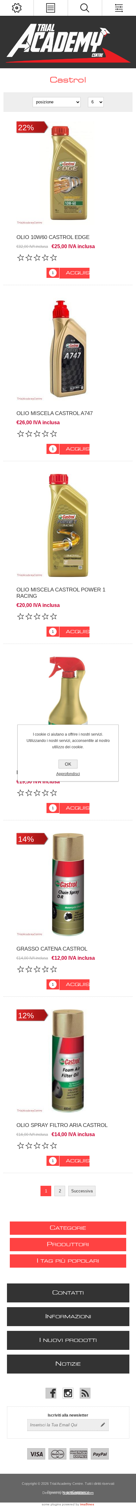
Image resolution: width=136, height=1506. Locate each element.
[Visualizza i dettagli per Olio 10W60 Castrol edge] (68, 173)
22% (26, 127)
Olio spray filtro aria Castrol (62, 1125)
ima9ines (87, 1504)
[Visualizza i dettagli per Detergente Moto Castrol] (68, 708)
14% (26, 839)
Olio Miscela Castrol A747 (54, 413)
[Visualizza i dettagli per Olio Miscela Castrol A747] (68, 349)
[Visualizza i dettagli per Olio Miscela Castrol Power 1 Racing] (68, 525)
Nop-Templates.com (78, 1493)
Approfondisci (68, 774)
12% (26, 1015)
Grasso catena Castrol (51, 949)
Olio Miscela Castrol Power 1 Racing (60, 593)
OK (68, 764)
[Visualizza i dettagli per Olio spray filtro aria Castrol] (68, 1061)
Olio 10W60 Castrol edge (53, 237)
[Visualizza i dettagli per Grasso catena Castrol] (68, 884)
